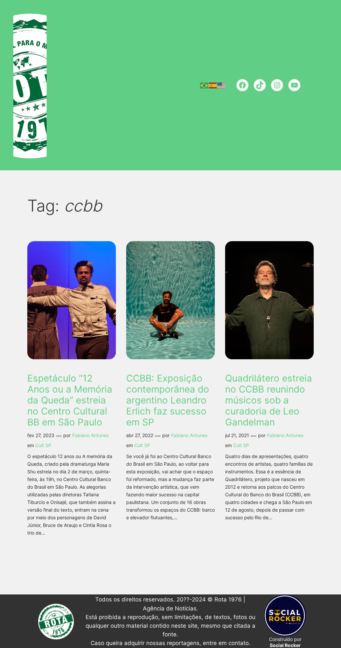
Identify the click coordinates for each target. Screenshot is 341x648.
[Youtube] (294, 85)
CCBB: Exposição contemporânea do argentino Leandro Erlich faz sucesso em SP (167, 400)
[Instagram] (277, 85)
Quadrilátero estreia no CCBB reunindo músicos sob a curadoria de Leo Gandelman (268, 400)
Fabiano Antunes (90, 435)
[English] (221, 85)
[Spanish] (213, 85)
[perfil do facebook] (242, 85)
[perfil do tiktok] (260, 85)
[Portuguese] (204, 85)
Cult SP (43, 445)
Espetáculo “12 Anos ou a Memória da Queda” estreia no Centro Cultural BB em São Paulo (69, 400)
